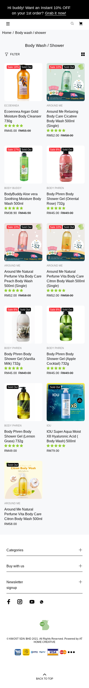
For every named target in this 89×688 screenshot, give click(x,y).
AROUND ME (55, 105)
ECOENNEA (11, 105)
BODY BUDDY (13, 188)
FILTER (15, 54)
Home (6, 33)
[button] (14, 125)
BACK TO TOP (44, 678)
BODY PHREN (55, 188)
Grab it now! (55, 13)
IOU (49, 425)
